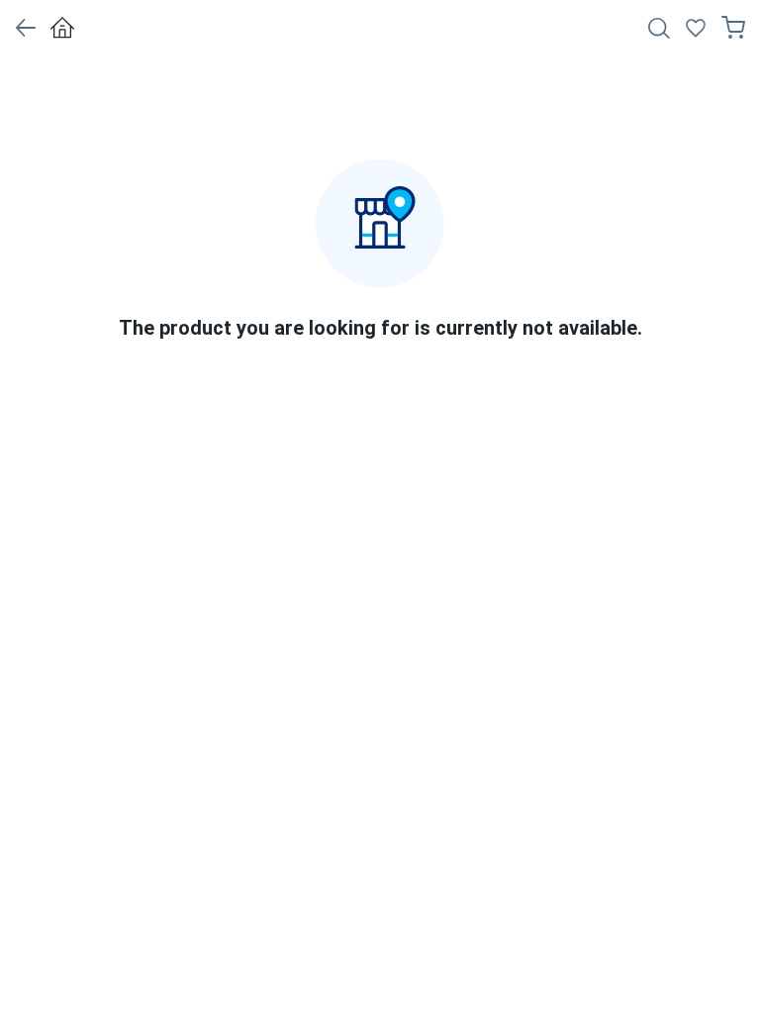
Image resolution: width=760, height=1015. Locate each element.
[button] (25, 27)
